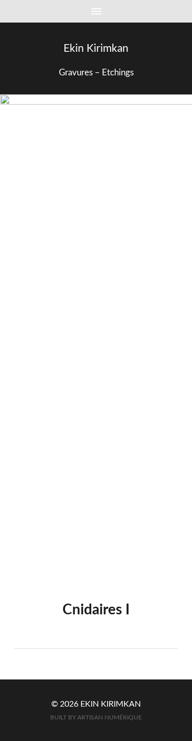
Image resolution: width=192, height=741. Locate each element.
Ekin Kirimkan (96, 48)
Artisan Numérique (109, 717)
